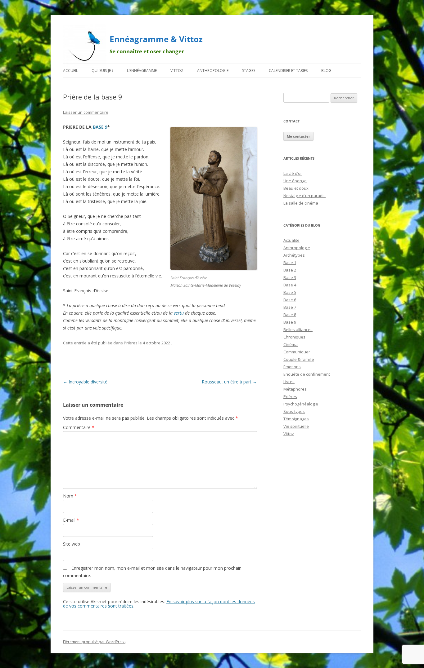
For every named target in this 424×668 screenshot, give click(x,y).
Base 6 (289, 300)
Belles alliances (298, 329)
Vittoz (176, 70)
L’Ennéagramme (142, 70)
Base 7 (289, 307)
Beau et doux (296, 188)
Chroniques (294, 337)
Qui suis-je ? (102, 70)
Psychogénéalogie (300, 404)
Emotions (292, 366)
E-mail (71, 520)
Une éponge (295, 181)
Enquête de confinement (306, 374)
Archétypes (294, 255)
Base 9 (289, 322)
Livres (289, 381)
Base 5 (289, 292)
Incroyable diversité (85, 382)
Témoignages (296, 419)
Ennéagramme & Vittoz (156, 39)
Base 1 (289, 262)
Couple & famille (298, 359)
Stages (248, 70)
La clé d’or (292, 173)
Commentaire (78, 427)
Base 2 (289, 270)
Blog (326, 70)
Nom (70, 496)
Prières (131, 343)
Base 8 (289, 314)
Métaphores (295, 389)
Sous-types (294, 411)
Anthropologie (212, 70)
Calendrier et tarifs (288, 70)
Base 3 (289, 277)
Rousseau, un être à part (229, 382)
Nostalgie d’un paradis (304, 195)
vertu (179, 313)
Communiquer (296, 352)
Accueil (70, 70)
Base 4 (289, 285)
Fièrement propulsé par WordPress (94, 641)
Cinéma (290, 344)
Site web (71, 544)
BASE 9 (100, 127)
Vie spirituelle (296, 426)
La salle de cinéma (300, 203)
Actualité (291, 240)
